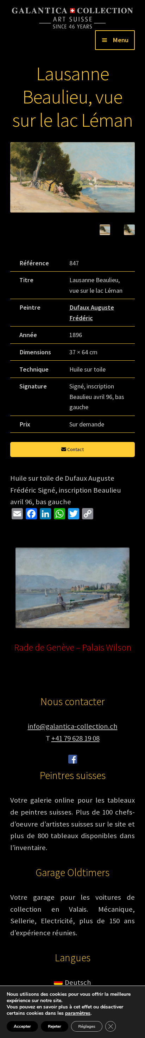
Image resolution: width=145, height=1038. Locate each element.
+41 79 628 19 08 (75, 738)
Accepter (22, 1026)
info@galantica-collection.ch (73, 726)
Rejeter (54, 1026)
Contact (75, 449)
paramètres (77, 1013)
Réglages (86, 1026)
